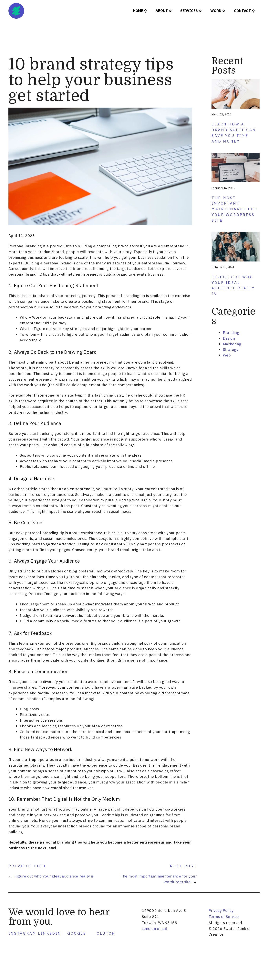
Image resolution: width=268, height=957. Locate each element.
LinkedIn (49, 933)
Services (189, 10)
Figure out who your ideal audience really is (54, 876)
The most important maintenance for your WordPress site (234, 209)
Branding (231, 332)
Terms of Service (224, 916)
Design (229, 338)
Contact (242, 10)
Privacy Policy (221, 910)
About (162, 10)
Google (76, 933)
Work (216, 10)
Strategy (230, 349)
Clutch (106, 933)
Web (227, 355)
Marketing (232, 343)
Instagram (22, 933)
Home (138, 10)
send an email (154, 928)
